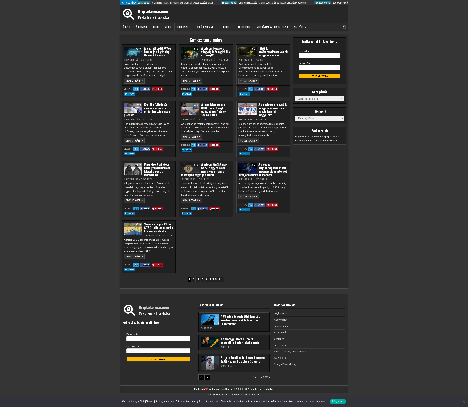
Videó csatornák (205, 27)
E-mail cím (305, 63)
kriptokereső (131, 60)
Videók (168, 27)
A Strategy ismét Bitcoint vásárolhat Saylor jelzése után (240, 341)
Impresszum (244, 27)
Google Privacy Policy (285, 364)
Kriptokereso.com (153, 11)
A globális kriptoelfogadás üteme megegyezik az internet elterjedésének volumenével (262, 169)
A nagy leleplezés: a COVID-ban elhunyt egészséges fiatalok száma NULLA (213, 109)
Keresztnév (305, 51)
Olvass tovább (135, 80)
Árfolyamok (141, 27)
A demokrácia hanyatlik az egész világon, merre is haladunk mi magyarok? (272, 109)
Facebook (146, 88)
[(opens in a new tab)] (133, 52)
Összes (126, 27)
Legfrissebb (280, 313)
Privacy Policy (281, 326)
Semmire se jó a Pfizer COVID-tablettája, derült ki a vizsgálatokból (158, 227)
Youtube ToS (280, 358)
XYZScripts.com (252, 394)
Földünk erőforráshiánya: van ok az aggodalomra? (272, 51)
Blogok (225, 27)
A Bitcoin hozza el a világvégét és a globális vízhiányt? (215, 51)
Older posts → (214, 279)
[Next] (207, 377)
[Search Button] (344, 27)
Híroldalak (182, 27)
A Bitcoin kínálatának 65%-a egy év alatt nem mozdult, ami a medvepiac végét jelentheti (204, 169)
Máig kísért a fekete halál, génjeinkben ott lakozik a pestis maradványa (157, 169)
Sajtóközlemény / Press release (272, 27)
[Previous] (201, 377)
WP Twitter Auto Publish (219, 394)
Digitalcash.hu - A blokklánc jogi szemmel (317, 136)
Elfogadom (337, 401)
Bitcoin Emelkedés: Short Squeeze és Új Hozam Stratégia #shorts (243, 359)
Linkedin (131, 93)
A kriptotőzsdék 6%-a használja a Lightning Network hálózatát (157, 51)
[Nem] (463, 401)
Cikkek (156, 27)
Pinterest (159, 88)
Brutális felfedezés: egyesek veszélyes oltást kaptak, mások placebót (147, 109)
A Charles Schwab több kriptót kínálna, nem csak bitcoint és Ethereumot (240, 320)
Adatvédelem (300, 27)
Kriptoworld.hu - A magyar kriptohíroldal (316, 140)
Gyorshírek (279, 339)
